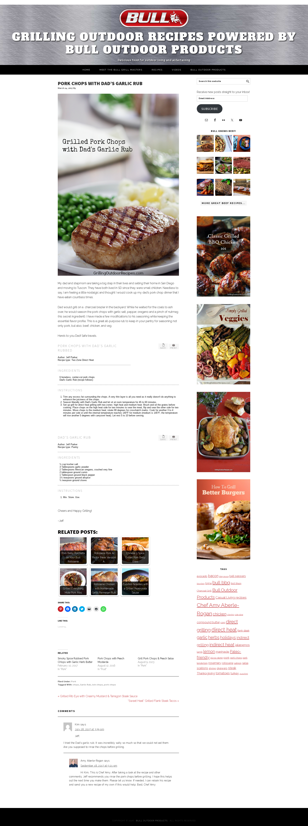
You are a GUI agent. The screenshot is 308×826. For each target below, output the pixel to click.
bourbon (201, 583)
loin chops (97, 685)
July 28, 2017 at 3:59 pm (89, 729)
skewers (222, 668)
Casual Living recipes (231, 597)
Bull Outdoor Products (152, 820)
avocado (202, 576)
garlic (202, 637)
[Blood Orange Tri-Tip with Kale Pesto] (223, 173)
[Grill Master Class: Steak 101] (241, 194)
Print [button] (173, 348)
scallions (202, 668)
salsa (245, 663)
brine (208, 583)
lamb (199, 651)
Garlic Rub (85, 685)
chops (76, 685)
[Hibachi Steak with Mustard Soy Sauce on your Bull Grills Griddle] (223, 151)
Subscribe (209, 109)
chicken (219, 614)
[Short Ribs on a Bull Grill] (205, 194)
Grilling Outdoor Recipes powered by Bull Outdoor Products (154, 43)
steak (232, 668)
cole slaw (239, 614)
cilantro (230, 614)
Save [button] (163, 348)
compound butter (208, 622)
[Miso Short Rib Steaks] (241, 151)
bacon (213, 576)
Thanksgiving (206, 673)
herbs (213, 637)
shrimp (212, 668)
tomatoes (223, 673)
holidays (228, 637)
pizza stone (216, 657)
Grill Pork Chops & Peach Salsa (156, 658)
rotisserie (227, 663)
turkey (234, 673)
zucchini (244, 673)
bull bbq (221, 582)
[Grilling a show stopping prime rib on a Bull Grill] (241, 173)
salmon (238, 663)
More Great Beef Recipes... (223, 203)
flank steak (243, 630)
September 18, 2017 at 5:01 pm (99, 765)
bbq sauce (224, 576)
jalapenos (242, 645)
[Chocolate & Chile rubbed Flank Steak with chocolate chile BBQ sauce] (223, 194)
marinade (222, 651)
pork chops (110, 685)
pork (226, 657)
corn (222, 622)
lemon (209, 651)
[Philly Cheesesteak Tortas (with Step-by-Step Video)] (205, 173)
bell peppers (237, 576)
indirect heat (221, 644)
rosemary (214, 663)
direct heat (224, 630)
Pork (73, 681)
